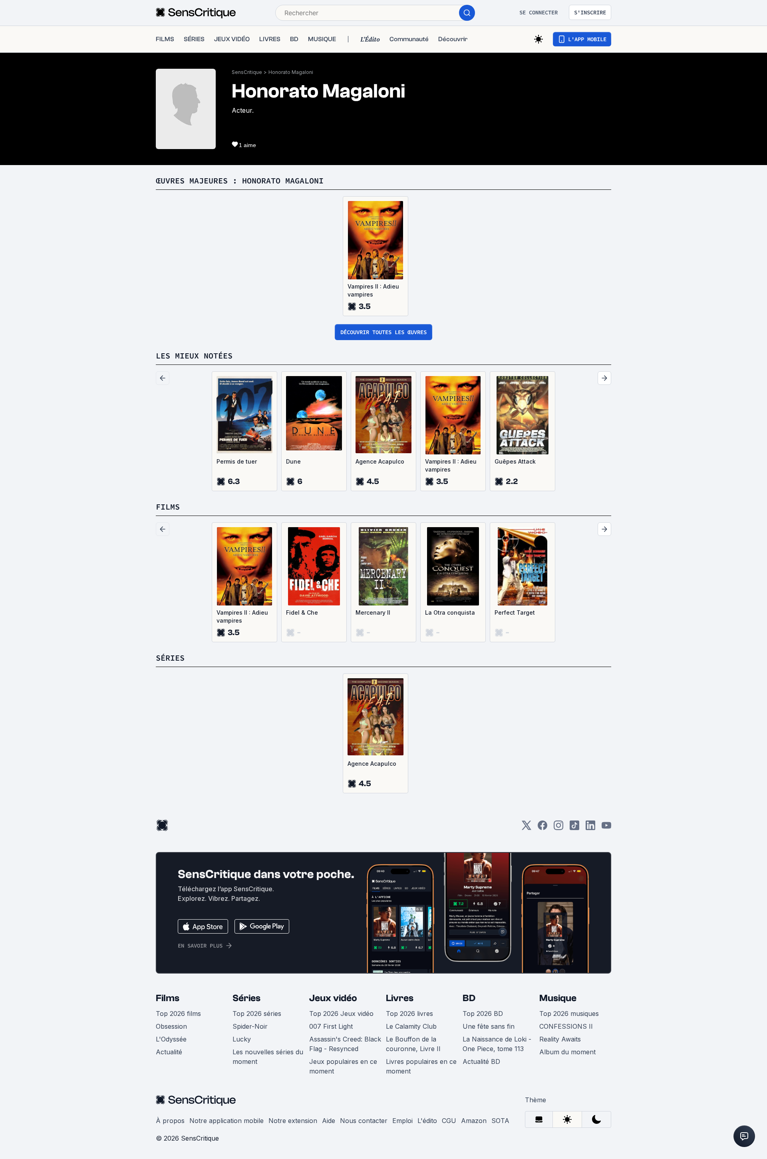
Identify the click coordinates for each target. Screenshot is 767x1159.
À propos (170, 1121)
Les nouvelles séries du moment (267, 1056)
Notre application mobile (226, 1121)
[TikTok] (574, 827)
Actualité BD (481, 1061)
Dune (293, 461)
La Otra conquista (450, 612)
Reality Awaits (560, 1039)
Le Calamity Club (411, 1026)
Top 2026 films (178, 1014)
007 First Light (331, 1026)
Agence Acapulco (380, 461)
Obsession (171, 1026)
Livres (399, 998)
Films (167, 998)
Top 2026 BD (483, 1014)
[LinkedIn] (590, 827)
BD (469, 998)
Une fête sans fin (489, 1026)
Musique (557, 998)
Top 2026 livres (409, 1014)
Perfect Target (515, 612)
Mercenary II (373, 612)
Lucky (241, 1039)
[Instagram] (558, 827)
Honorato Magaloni (290, 72)
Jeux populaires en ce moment (343, 1066)
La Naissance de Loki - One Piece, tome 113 (497, 1044)
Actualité (169, 1052)
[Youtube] (606, 827)
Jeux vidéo (333, 998)
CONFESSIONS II (566, 1026)
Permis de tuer (237, 461)
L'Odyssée (171, 1039)
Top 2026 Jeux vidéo (341, 1014)
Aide (328, 1121)
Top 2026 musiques (569, 1014)
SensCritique (247, 72)
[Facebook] (542, 827)
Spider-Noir (250, 1026)
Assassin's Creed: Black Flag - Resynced (345, 1044)
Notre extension (292, 1121)
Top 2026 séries (256, 1014)
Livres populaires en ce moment (421, 1066)
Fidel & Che (302, 612)
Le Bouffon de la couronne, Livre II (413, 1044)
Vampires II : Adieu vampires (373, 290)
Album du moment (567, 1052)
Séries (246, 998)
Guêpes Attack (515, 461)
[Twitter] (526, 827)
